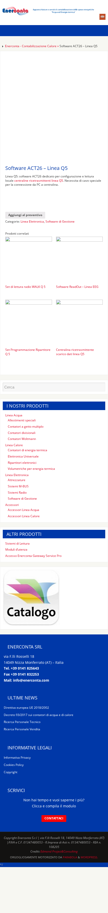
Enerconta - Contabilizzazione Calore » (32, 46)
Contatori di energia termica (27, 450)
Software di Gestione (60, 221)
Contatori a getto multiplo (25, 426)
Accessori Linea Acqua (23, 510)
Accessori (12, 505)
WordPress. (89, 857)
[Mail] (102, 17)
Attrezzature (16, 480)
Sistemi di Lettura (17, 543)
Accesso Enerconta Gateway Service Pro (33, 556)
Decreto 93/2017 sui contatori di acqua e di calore (38, 715)
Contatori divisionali (21, 433)
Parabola (70, 857)
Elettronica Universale (23, 456)
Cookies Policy (14, 765)
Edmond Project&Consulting (59, 851)
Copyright (10, 772)
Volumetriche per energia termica (31, 469)
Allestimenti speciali (22, 420)
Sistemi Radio (17, 492)
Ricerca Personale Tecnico (22, 722)
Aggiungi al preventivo (25, 215)
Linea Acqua (13, 415)
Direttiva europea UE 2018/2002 (26, 707)
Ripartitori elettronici (22, 463)
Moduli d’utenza (16, 549)
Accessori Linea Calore (24, 516)
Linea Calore (14, 445)
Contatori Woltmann (22, 439)
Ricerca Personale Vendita (22, 729)
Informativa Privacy (17, 757)
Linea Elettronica (32, 221)
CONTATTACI (53, 818)
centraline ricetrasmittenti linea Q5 (38, 180)
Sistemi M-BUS (18, 486)
